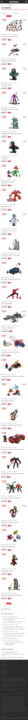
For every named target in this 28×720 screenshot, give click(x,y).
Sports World (22, 710)
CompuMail (11, 699)
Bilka (18, 696)
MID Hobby (21, 708)
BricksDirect (3, 699)
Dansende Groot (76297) (10, 643)
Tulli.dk (2, 712)
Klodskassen (16, 704)
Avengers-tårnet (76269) (8, 618)
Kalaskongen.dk (4, 703)
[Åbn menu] (2, 1)
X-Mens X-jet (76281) (9, 645)
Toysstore (20, 711)
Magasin (2, 708)
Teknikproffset (11, 711)
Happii (23, 701)
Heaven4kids (3, 702)
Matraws (14, 708)
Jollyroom (19, 702)
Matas (11, 708)
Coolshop (22, 699)
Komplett (6, 705)
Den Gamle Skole (14, 700)
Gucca (20, 701)
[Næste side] (24, 16)
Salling (24, 709)
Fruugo (15, 701)
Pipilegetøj (14, 709)
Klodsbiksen (6, 704)
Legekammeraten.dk (19, 705)
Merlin (17, 708)
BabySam (15, 696)
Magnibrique (7, 708)
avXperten (11, 696)
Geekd (18, 701)
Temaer (5, 5)
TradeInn (24, 711)
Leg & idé (10, 705)
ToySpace (16, 711)
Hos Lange (12, 702)
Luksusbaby (24, 707)
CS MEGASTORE (8, 700)
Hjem (2, 5)
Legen (7, 707)
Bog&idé (5, 698)
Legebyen (13, 705)
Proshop (21, 709)
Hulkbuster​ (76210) (20, 633)
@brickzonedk (5, 674)
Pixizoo (18, 709)
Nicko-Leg (6, 709)
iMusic (16, 702)
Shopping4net (3, 710)
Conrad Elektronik (16, 699)
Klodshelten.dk (11, 704)
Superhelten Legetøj (5, 711)
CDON (7, 699)
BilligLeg (21, 696)
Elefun (19, 700)
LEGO (14, 707)
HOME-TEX (8, 702)
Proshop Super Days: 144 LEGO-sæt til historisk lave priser (13, 654)
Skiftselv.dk (12, 710)
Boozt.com (14, 698)
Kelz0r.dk (9, 703)
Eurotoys (2, 701)
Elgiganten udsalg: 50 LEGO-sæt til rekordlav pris (12, 657)
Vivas (6, 712)
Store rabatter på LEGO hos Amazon (10, 652)
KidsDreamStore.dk (18, 703)
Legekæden (3, 707)
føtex (12, 701)
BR (23, 698)
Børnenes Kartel (19, 698)
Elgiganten (22, 700)
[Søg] (26, 1)
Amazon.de (7, 696)
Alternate (3, 696)
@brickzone (5, 672)
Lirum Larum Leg (18, 707)
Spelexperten (17, 710)
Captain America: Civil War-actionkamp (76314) (14, 642)
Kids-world (13, 703)
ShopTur (8, 710)
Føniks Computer (8, 701)
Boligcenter (10, 698)
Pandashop (10, 709)
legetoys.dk (10, 707)
